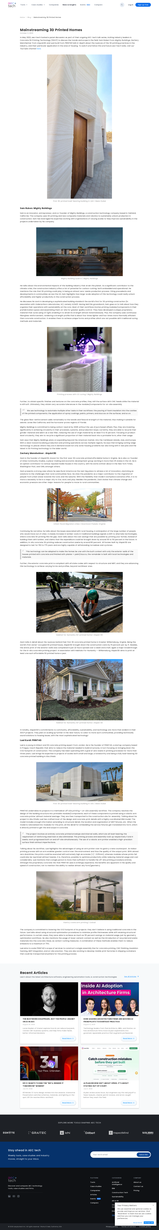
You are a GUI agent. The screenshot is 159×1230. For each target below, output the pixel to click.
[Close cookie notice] (153, 1205)
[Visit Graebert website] (47, 1133)
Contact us (138, 1186)
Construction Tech (120, 1192)
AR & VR (115, 1201)
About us (137, 1182)
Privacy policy (112, 1227)
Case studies (95, 1186)
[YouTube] (14, 1196)
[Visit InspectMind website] (77, 1133)
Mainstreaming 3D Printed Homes (47, 17)
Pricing (136, 1190)
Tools (92, 1182)
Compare (94, 1203)
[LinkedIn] (9, 1196)
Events (95, 1199)
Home (22, 17)
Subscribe (143, 1155)
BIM (113, 1188)
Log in (130, 5)
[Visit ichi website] (23, 1133)
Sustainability (118, 1197)
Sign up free (143, 5)
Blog (29, 17)
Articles (93, 1195)
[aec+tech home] (12, 4)
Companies (95, 1190)
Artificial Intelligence (117, 1183)
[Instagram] (18, 1196)
